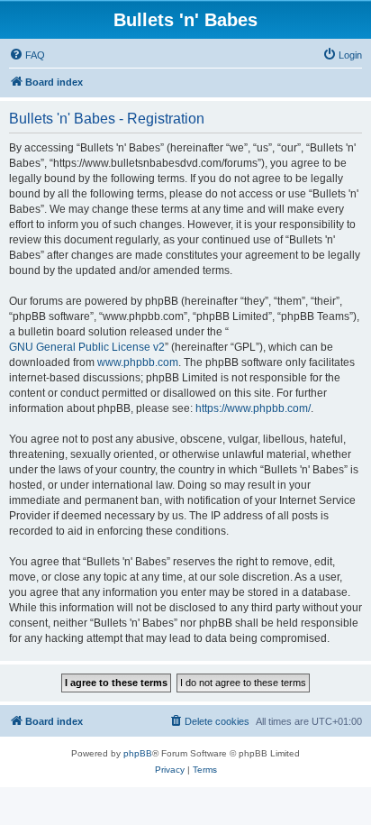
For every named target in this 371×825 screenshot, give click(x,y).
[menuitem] (27, 55)
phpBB (137, 753)
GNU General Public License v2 (87, 347)
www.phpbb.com (137, 362)
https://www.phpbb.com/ (253, 408)
